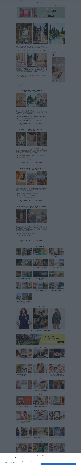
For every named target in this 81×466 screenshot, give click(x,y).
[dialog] (40, 459)
